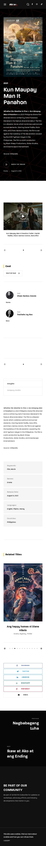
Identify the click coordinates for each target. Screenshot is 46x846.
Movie (13, 469)
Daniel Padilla (29, 127)
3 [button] (14, 648)
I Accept (7, 840)
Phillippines (11, 522)
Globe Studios (32, 144)
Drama (6, 171)
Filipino (16, 509)
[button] (5, 250)
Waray (22, 509)
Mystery (23, 634)
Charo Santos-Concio (19, 131)
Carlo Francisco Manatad (27, 414)
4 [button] (17, 648)
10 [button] (32, 648)
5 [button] (19, 648)
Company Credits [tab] (14, 390)
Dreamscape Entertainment (18, 147)
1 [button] (23, 250)
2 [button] (12, 648)
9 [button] (29, 648)
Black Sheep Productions (16, 144)
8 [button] (27, 648)
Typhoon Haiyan (19, 137)
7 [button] (24, 648)
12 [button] (37, 648)
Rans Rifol (33, 423)
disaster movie (13, 124)
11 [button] (34, 648)
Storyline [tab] (10, 384)
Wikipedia (14, 154)
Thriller (29, 634)
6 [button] (22, 648)
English (10, 509)
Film (8, 469)
